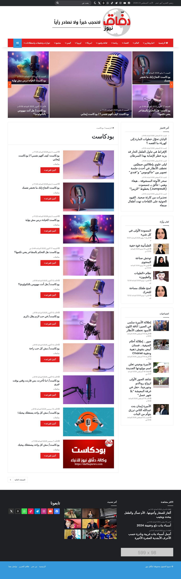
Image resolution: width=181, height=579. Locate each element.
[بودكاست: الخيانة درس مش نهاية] (28, 67)
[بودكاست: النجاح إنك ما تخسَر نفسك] (152, 67)
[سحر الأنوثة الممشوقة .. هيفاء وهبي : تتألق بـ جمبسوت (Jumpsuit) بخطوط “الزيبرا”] (90, 513)
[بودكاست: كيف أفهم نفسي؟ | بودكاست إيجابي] (90, 84)
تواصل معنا (12, 566)
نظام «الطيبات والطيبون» (142, 275)
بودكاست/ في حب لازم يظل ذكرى (41, 316)
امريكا (89, 43)
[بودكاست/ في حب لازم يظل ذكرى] (88, 325)
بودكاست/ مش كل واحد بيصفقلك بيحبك (39, 445)
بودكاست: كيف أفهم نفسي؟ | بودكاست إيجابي (105, 114)
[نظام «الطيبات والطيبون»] (161, 276)
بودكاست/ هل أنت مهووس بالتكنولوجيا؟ (39, 284)
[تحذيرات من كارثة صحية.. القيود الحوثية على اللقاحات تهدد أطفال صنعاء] (72, 523)
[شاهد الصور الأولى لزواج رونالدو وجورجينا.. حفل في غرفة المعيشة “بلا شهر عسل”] (161, 382)
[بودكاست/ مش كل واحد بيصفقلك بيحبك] (88, 454)
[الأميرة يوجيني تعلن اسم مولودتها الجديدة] (161, 367)
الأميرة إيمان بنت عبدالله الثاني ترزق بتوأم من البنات (140, 410)
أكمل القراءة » (50, 170)
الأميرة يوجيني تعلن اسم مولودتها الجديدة (138, 366)
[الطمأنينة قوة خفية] (161, 249)
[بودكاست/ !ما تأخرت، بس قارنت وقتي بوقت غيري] (88, 389)
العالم (136, 43)
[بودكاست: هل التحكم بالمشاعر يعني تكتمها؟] (152, 101)
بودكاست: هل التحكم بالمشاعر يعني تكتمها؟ (37, 252)
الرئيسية (162, 43)
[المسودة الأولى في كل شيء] (161, 234)
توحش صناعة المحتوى (143, 260)
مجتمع (58, 43)
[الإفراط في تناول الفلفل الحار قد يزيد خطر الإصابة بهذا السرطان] (108, 523)
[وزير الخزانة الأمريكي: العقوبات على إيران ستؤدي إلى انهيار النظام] (72, 534)
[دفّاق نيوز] (90, 22)
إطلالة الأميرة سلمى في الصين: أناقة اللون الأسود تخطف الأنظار (138, 326)
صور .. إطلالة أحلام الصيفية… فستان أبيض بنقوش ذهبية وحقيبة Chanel (140, 347)
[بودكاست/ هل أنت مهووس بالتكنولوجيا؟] (28, 101)
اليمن (69, 43)
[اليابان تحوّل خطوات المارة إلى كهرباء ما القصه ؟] (108, 513)
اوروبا (79, 43)
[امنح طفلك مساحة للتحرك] (161, 291)
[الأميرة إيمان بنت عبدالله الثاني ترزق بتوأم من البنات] (161, 409)
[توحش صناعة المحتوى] (161, 261)
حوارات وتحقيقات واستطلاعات (37, 43)
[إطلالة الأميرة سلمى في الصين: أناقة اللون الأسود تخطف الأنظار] (161, 325)
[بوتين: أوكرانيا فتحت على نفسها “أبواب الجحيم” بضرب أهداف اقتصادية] (90, 523)
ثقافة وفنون (102, 43)
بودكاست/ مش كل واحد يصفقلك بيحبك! (39, 412)
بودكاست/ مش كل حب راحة (44, 348)
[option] (90, 84)
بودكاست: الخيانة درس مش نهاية (29, 80)
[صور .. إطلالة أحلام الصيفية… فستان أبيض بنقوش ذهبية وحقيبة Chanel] (161, 344)
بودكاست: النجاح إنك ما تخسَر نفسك (41, 187)
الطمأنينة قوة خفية (140, 245)
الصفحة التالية (20, 480)
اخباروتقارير (149, 43)
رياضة (115, 43)
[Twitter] (99, 3)
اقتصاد (126, 43)
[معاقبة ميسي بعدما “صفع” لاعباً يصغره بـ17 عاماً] (108, 534)
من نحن (34, 566)
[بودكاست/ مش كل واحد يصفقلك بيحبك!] (88, 422)
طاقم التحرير (24, 566)
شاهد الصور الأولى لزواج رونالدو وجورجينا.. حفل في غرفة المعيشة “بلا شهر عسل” (140, 387)
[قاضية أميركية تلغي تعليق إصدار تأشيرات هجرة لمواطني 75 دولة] (90, 534)
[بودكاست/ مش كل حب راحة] (88, 357)
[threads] (103, 3)
